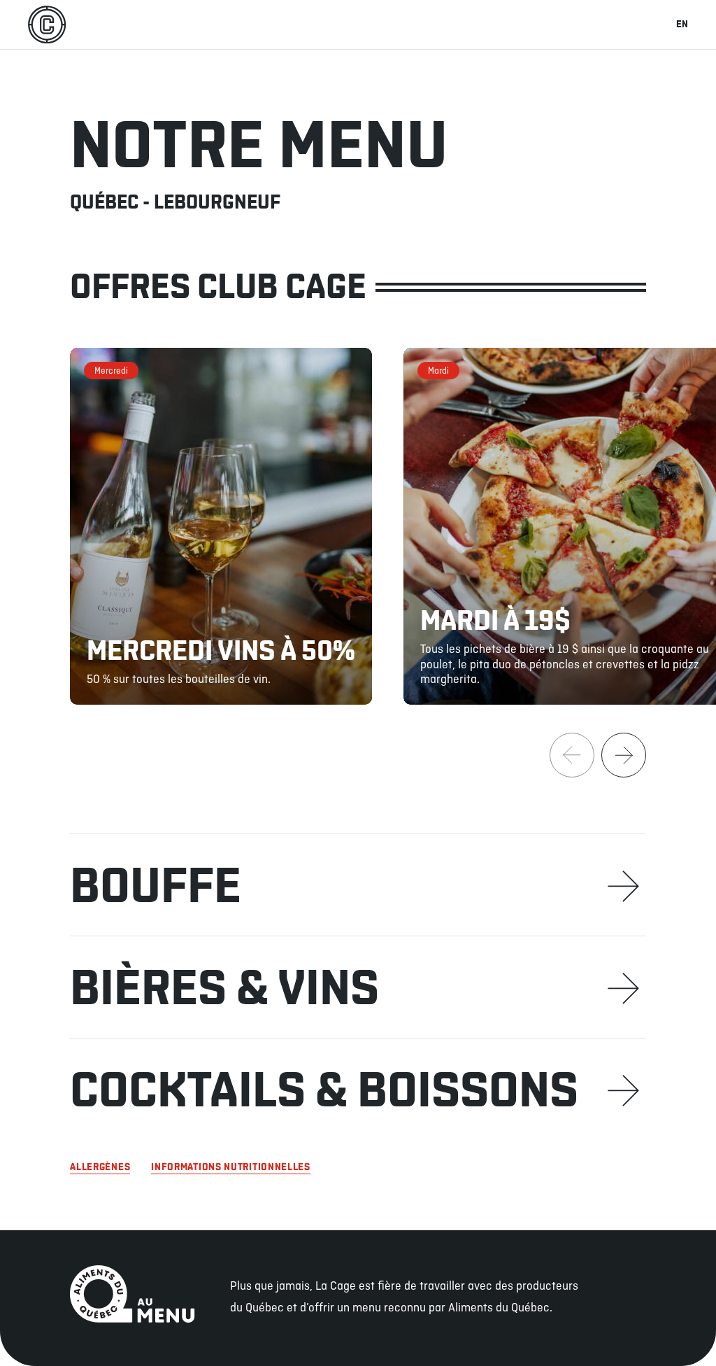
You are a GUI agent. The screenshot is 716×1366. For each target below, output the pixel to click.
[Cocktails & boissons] (358, 1089)
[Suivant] (623, 755)
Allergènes (100, 1167)
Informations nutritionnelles (230, 1167)
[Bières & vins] (358, 987)
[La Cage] (47, 24)
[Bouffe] (358, 884)
